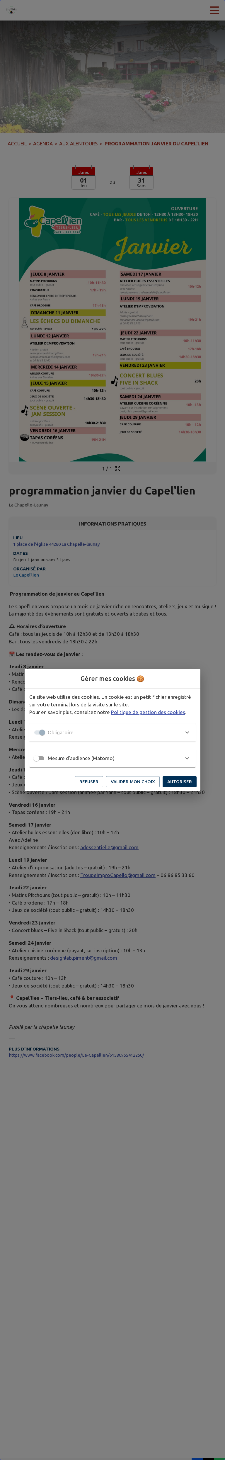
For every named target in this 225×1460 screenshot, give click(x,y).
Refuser (88, 781)
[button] (112, 732)
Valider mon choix (133, 781)
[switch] (36, 758)
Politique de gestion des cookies (148, 712)
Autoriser (179, 781)
